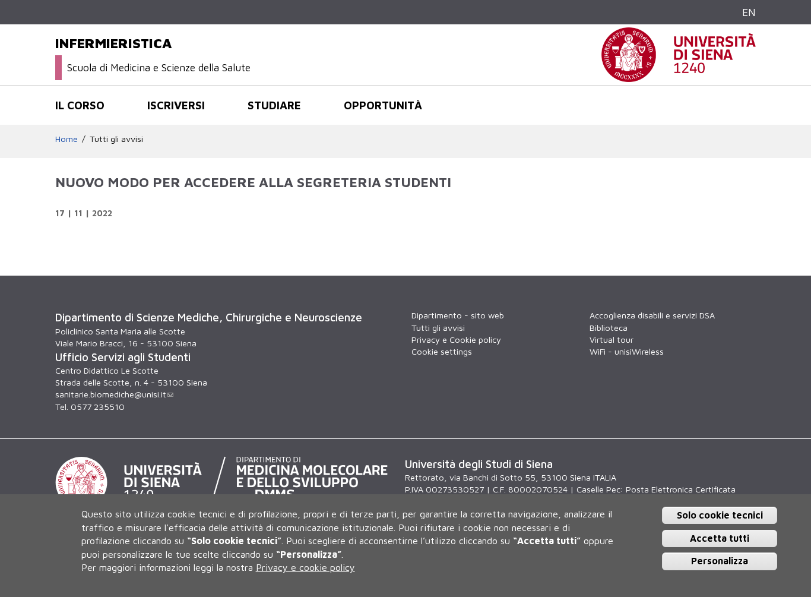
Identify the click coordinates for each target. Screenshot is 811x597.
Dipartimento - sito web (457, 315)
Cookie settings (441, 351)
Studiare (274, 105)
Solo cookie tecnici (720, 515)
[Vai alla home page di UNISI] (678, 76)
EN (749, 12)
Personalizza (719, 560)
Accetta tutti (719, 538)
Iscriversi (176, 105)
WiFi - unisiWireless (627, 351)
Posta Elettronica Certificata (681, 489)
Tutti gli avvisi (116, 139)
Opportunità (383, 105)
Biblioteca (609, 328)
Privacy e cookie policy (305, 567)
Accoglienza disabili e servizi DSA (652, 315)
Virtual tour (611, 339)
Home (66, 139)
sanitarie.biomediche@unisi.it (110, 394)
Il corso (79, 105)
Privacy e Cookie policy (456, 339)
